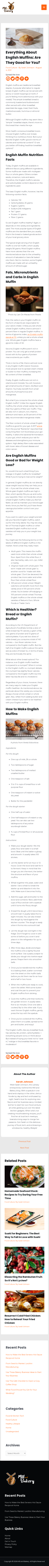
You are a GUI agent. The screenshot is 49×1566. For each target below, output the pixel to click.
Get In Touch (10, 1541)
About (7, 1538)
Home (8, 1428)
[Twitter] (13, 78)
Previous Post (25, 1141)
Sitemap (8, 1547)
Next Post (24, 1148)
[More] (26, 78)
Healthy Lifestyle (13, 1424)
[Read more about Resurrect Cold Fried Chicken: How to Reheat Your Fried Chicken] (24, 1301)
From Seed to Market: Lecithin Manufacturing (25, 1511)
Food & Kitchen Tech (15, 1416)
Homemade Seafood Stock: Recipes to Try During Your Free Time (24, 1194)
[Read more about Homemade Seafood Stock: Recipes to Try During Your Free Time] (24, 1176)
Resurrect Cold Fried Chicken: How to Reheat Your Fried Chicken (23, 1319)
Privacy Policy (11, 1544)
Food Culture (11, 68)
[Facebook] (8, 78)
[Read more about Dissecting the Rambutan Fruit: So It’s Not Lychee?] (24, 1260)
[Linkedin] (17, 78)
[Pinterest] (22, 78)
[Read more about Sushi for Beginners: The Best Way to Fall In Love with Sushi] (24, 1219)
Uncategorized (12, 1431)
